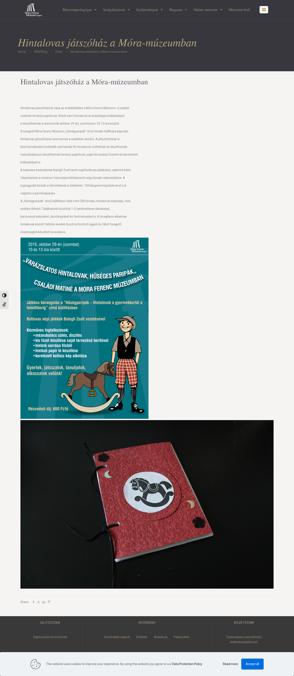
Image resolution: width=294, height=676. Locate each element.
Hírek (58, 51)
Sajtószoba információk (50, 637)
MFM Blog (40, 51)
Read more (230, 664)
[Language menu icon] (264, 9)
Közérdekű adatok (117, 637)
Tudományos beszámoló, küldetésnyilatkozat (244, 639)
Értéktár (141, 637)
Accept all (252, 664)
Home (22, 51)
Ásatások (160, 637)
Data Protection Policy (187, 664)
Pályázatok (181, 637)
